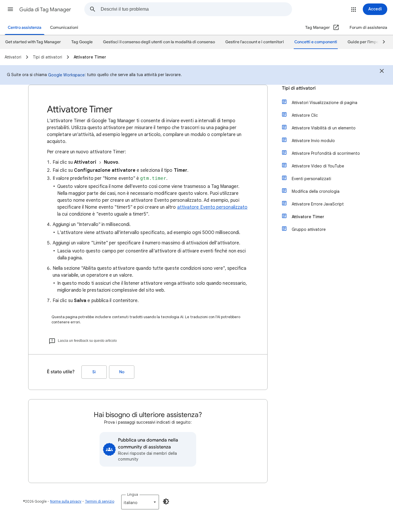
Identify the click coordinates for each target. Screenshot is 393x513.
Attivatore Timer (308, 216)
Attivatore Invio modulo (313, 140)
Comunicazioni (64, 27)
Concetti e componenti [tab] (315, 41)
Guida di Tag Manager (45, 9)
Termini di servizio (99, 501)
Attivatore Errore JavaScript (318, 204)
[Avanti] (381, 42)
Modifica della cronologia (315, 191)
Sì (94, 371)
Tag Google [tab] (82, 41)
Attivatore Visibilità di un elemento (324, 128)
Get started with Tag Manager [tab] (33, 41)
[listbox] (140, 502)
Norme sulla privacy (65, 501)
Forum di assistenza (368, 27)
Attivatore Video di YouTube (318, 166)
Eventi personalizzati (311, 178)
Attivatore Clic (305, 115)
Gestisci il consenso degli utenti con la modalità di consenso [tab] (159, 41)
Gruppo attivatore (309, 229)
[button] (10, 9)
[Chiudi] (381, 72)
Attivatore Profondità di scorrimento (326, 153)
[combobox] (196, 9)
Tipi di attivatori (299, 88)
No (121, 371)
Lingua (132, 494)
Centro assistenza (24, 27)
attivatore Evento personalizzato (212, 207)
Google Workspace (66, 75)
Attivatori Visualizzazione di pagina (324, 102)
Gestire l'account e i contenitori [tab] (254, 41)
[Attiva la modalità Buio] (166, 501)
